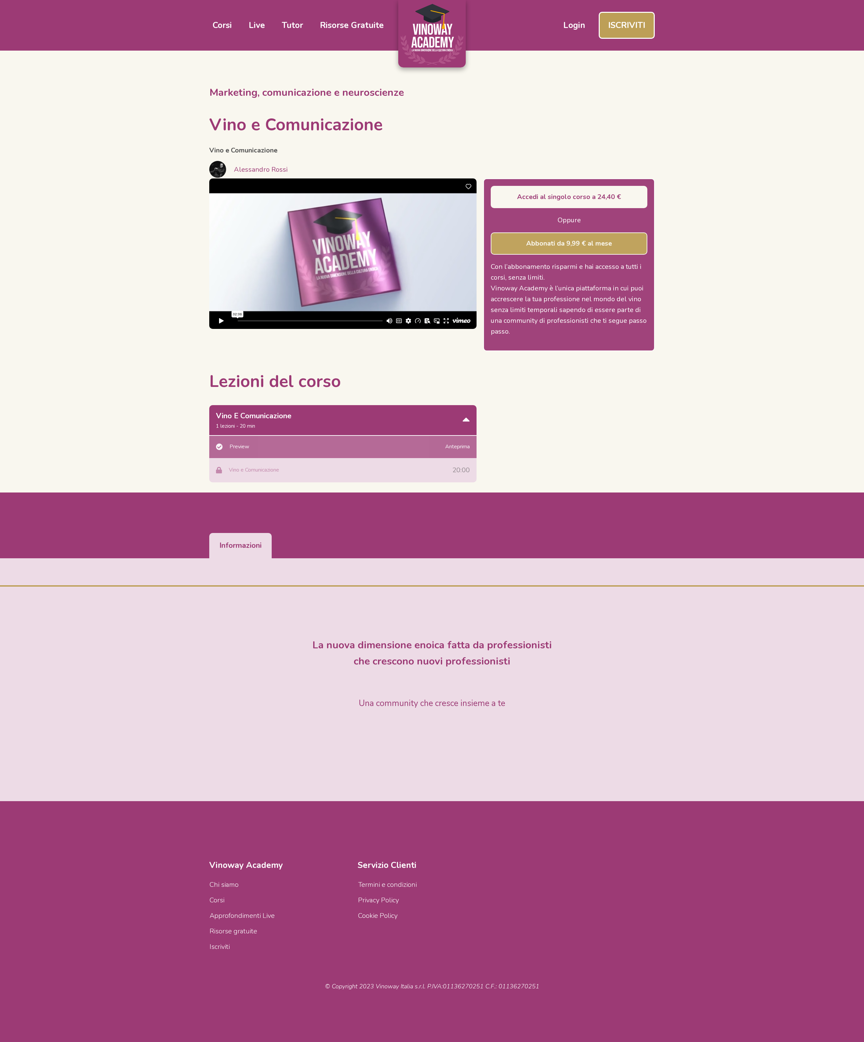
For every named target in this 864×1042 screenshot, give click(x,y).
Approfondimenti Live (242, 915)
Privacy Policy (378, 900)
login (574, 25)
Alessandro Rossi (261, 169)
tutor (292, 25)
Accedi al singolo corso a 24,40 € (569, 196)
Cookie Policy (378, 915)
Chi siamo (224, 884)
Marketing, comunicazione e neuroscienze (307, 93)
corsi (222, 25)
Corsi (217, 900)
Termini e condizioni (387, 884)
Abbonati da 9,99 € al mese (569, 243)
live (257, 25)
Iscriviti (220, 946)
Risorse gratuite (352, 25)
